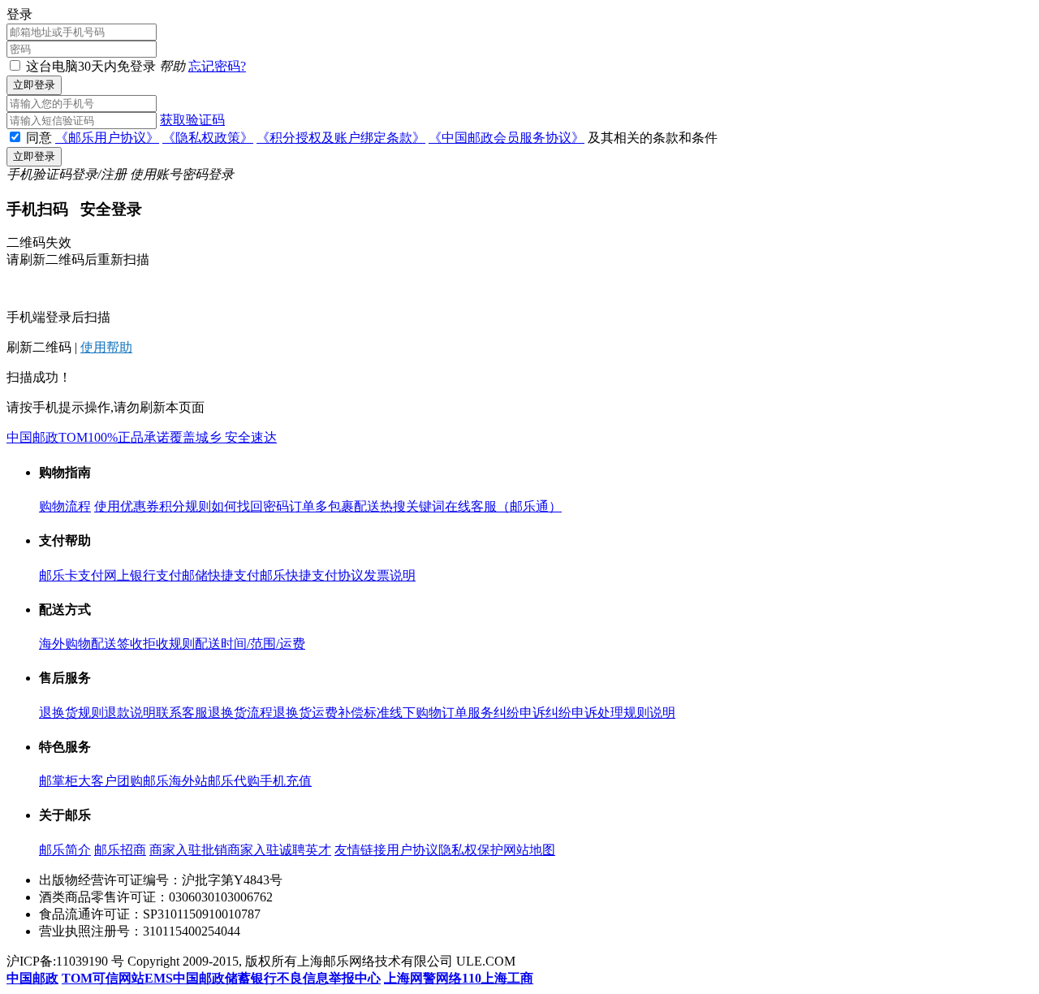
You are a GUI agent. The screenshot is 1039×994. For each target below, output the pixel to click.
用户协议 (412, 850)
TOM (73, 437)
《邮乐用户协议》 (107, 138)
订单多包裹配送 (334, 506)
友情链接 (360, 850)
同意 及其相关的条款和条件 (372, 138)
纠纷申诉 (519, 713)
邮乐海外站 (175, 781)
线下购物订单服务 (442, 713)
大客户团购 (110, 781)
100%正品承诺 (129, 437)
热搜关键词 (412, 506)
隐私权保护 (470, 850)
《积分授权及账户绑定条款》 (341, 138)
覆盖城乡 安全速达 (223, 437)
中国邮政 (32, 437)
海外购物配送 (78, 643)
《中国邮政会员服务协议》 (506, 138)
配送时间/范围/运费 (250, 643)
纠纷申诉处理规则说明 (610, 713)
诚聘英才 (305, 850)
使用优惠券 (126, 506)
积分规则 (185, 506)
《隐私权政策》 (207, 138)
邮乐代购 (234, 781)
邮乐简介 (65, 850)
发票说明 (390, 575)
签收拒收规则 (156, 643)
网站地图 (529, 850)
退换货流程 (240, 713)
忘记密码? (217, 66)
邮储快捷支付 (221, 575)
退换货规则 (71, 713)
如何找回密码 (250, 506)
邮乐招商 (120, 850)
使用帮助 (106, 347)
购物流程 (65, 506)
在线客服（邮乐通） (503, 506)
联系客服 (182, 713)
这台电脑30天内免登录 (91, 66)
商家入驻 (175, 850)
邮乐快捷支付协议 (312, 575)
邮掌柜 (58, 781)
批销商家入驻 (240, 850)
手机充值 (286, 781)
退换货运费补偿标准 (331, 713)
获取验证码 (192, 120)
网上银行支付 (143, 575)
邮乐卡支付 (71, 575)
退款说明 (130, 713)
